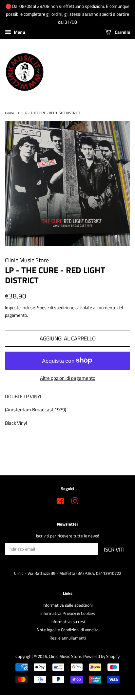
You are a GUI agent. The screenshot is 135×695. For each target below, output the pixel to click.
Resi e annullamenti (67, 638)
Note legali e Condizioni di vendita (68, 630)
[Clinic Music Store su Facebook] (61, 502)
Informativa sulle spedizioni (68, 605)
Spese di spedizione (55, 307)
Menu (19, 32)
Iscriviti (114, 549)
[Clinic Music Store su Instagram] (74, 502)
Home (9, 113)
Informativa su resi (67, 622)
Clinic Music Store (65, 656)
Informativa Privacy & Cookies (67, 613)
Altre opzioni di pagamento (67, 378)
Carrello (122, 32)
